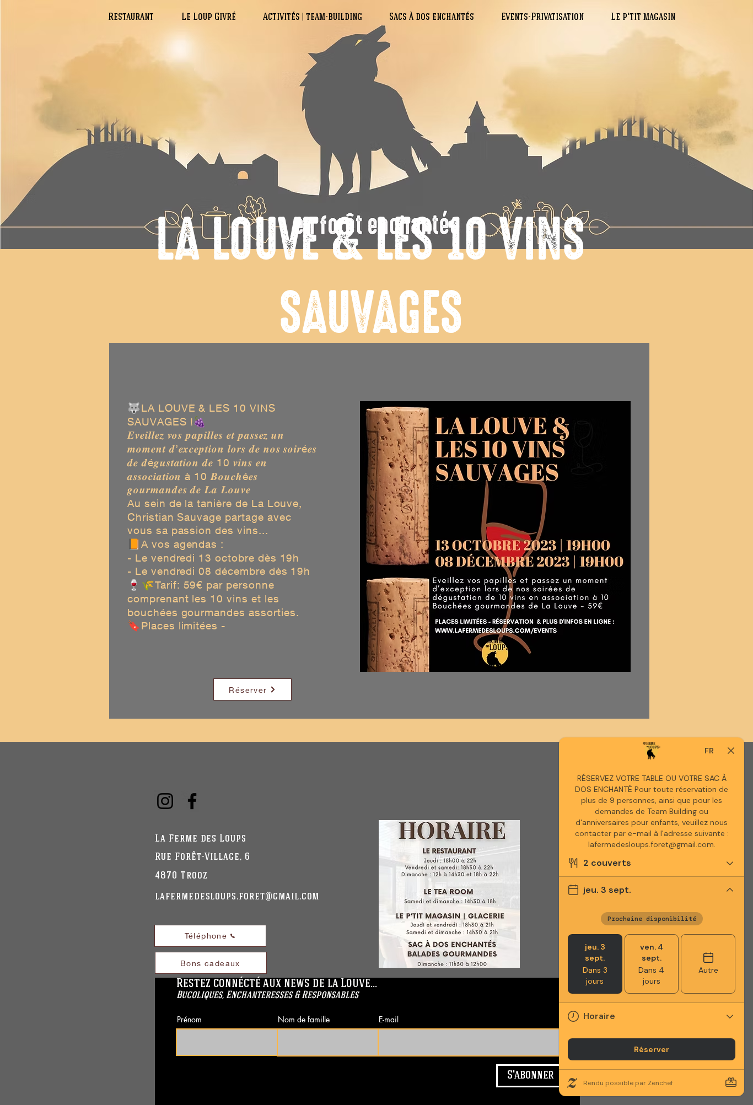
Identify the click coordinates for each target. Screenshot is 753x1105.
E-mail (389, 1019)
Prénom (189, 1019)
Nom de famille (304, 1019)
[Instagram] (165, 801)
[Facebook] (192, 801)
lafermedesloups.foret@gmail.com (237, 897)
